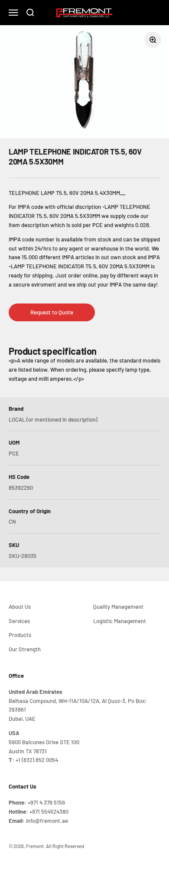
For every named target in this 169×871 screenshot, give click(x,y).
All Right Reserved (65, 846)
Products (20, 634)
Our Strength (25, 649)
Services (19, 620)
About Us (20, 606)
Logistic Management (119, 620)
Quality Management (118, 606)
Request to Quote (51, 312)
